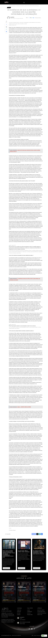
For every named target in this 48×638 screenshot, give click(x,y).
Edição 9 (14, 530)
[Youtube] (32, 629)
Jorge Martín (12, 17)
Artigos (9, 7)
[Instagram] (29, 629)
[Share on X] (31, 18)
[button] (24, 2)
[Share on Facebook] (29, 18)
